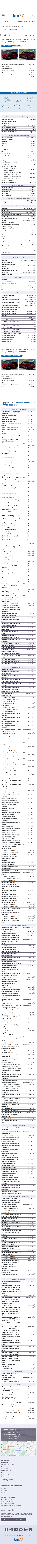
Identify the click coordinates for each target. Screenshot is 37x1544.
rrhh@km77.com (6, 1481)
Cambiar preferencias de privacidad (11, 1505)
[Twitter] (11, 1529)
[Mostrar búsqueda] (34, 15)
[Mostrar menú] (3, 15)
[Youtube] (21, 1529)
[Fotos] (5, 35)
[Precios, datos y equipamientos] (9, 35)
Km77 (18, 15)
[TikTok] (30, 1529)
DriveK (3, 1492)
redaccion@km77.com (7, 1464)
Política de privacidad (7, 1503)
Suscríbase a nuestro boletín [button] (13, 1520)
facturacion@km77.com (8, 1477)
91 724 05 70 (15, 1437)
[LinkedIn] (16, 1529)
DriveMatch (4, 1490)
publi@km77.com (6, 1470)
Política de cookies (6, 1499)
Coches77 (4, 1488)
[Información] (0, 35)
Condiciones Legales (7, 1501)
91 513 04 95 (13, 1439)
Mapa (18, 1434)
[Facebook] (6, 1529)
